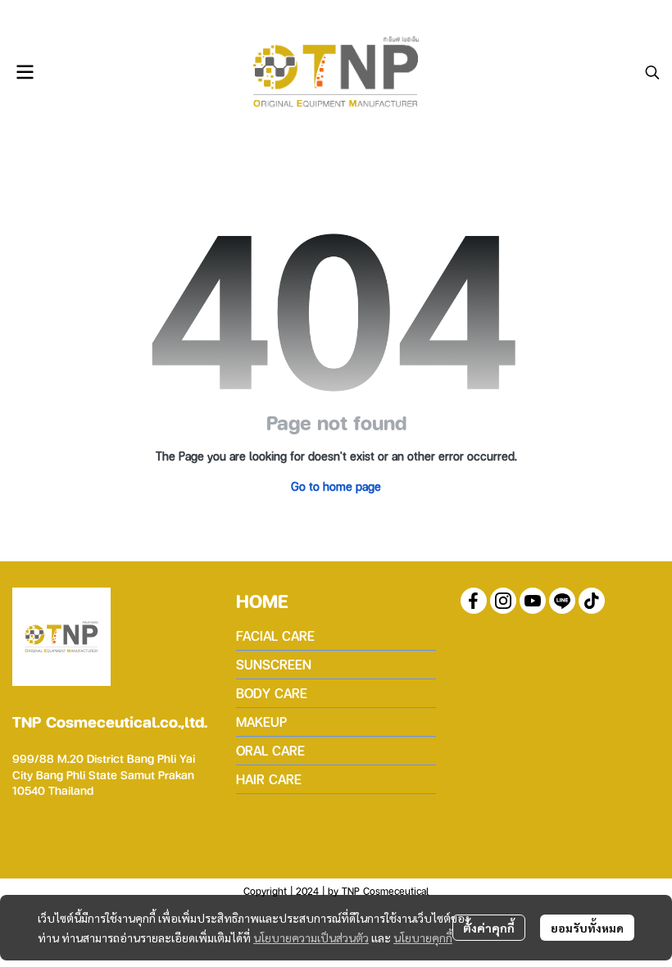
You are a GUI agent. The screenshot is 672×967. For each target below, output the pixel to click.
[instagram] (503, 601)
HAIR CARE (269, 779)
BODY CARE (271, 692)
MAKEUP (261, 721)
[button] (652, 72)
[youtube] (533, 601)
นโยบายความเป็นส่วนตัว (311, 937)
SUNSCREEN (273, 664)
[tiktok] (592, 601)
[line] (562, 601)
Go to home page (336, 486)
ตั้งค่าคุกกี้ (489, 927)
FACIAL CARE (275, 635)
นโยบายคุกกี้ (422, 937)
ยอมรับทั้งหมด (587, 927)
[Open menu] (24, 72)
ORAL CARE (270, 750)
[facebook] (474, 601)
